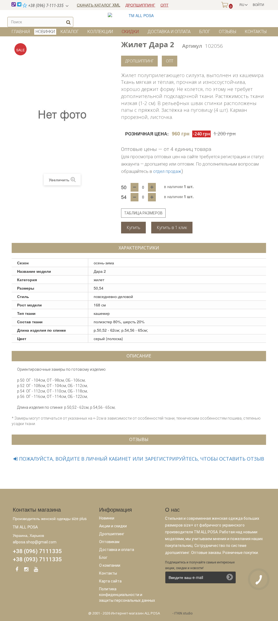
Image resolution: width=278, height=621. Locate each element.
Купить (133, 227)
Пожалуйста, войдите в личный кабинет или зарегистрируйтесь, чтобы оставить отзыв (141, 458)
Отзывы (227, 31)
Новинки (106, 518)
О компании (109, 565)
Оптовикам (109, 542)
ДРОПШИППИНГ (140, 5)
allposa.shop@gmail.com (34, 542)
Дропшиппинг (139, 61)
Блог (204, 31)
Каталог (70, 31)
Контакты (256, 31)
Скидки (130, 31)
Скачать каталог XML (98, 5)
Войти (258, 4)
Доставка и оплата (169, 31)
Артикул (192, 45)
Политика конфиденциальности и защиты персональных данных (127, 595)
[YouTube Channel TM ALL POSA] (36, 570)
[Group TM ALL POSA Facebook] (17, 570)
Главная (21, 31)
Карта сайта (110, 581)
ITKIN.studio (183, 613)
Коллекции (100, 31)
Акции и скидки (113, 526)
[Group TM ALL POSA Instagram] (26, 570)
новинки (45, 31)
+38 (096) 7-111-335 (45, 5)
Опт (169, 61)
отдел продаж (167, 171)
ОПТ (164, 5)
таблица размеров (143, 213)
